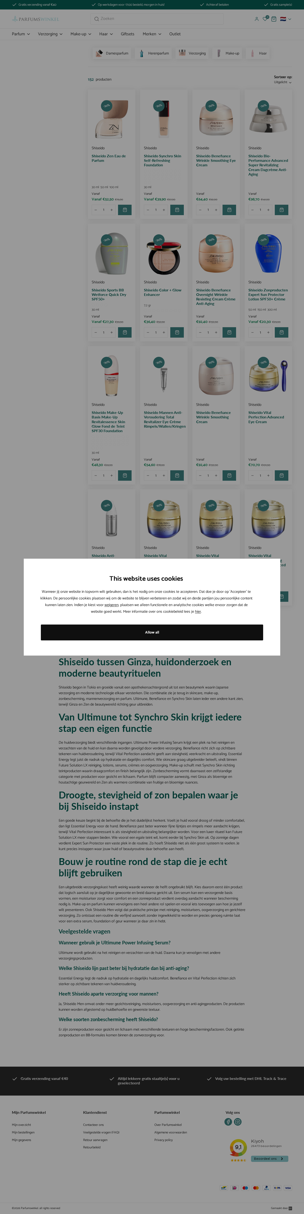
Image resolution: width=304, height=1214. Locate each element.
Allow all (152, 632)
